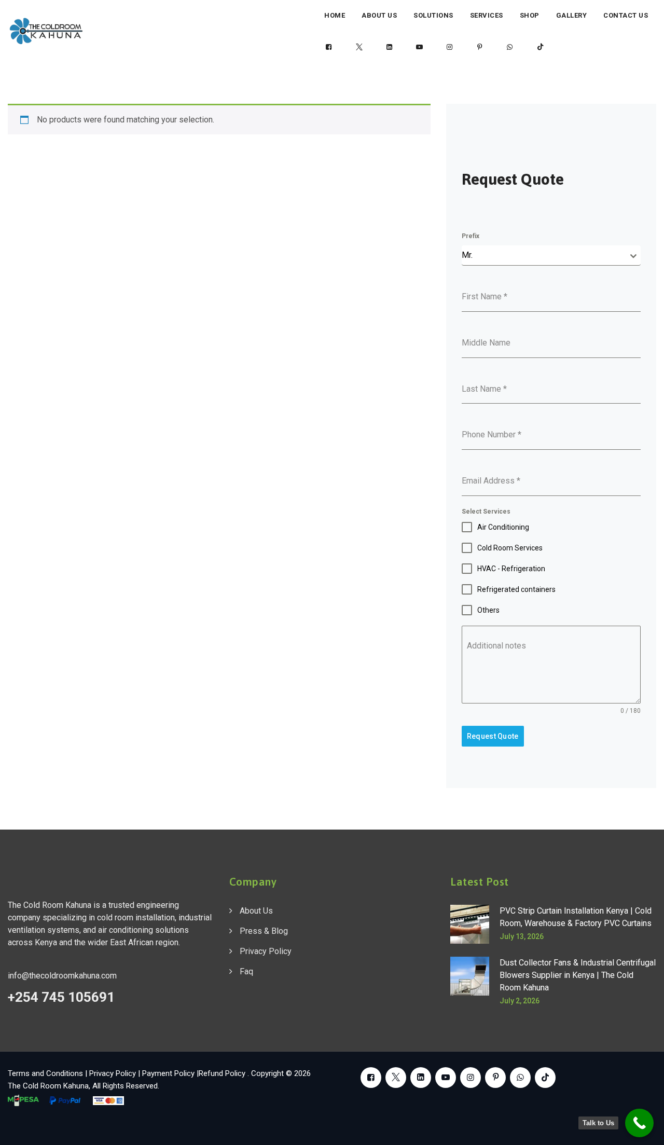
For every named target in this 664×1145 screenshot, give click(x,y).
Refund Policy (223, 1073)
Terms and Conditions (45, 1073)
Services (486, 15)
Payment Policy (168, 1073)
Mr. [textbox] (467, 255)
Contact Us (625, 15)
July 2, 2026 (520, 1001)
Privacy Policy (266, 951)
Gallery (571, 15)
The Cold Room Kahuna (48, 1086)
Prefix (470, 236)
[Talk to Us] (639, 1123)
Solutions (433, 15)
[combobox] (551, 255)
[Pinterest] (480, 47)
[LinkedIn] (389, 47)
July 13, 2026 (522, 936)
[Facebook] (329, 47)
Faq (246, 971)
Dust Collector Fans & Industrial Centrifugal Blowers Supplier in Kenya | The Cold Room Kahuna (578, 975)
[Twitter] (359, 47)
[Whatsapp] (510, 47)
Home (334, 15)
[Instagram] (449, 47)
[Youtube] (419, 47)
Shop (530, 15)
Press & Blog (264, 931)
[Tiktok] (540, 47)
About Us (379, 15)
